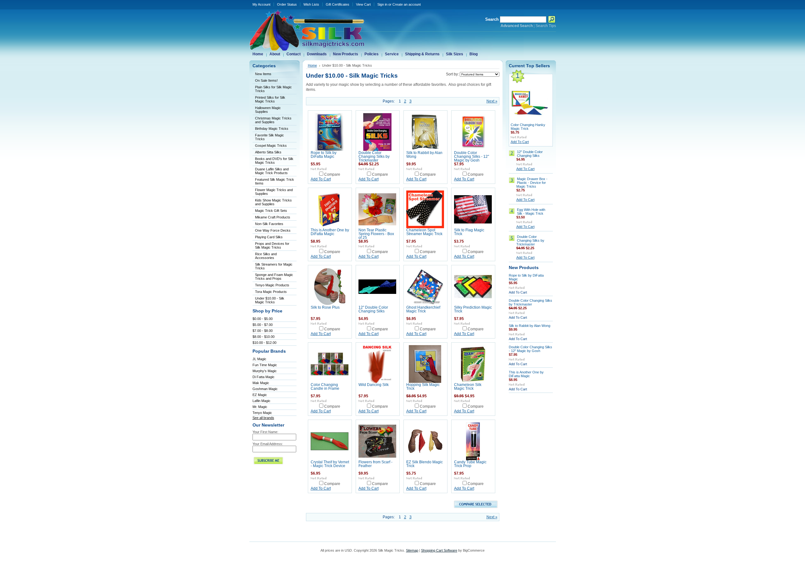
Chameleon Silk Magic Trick (467, 386)
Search (492, 19)
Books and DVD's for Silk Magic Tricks (274, 160)
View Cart (363, 4)
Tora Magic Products (271, 292)
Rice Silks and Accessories (266, 256)
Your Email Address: (268, 444)
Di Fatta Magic (264, 377)
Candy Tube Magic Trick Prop (470, 464)
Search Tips (546, 26)
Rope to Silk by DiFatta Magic (323, 154)
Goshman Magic (265, 389)
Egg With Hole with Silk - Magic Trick (531, 211)
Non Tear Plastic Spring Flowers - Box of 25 (376, 234)
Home (312, 65)
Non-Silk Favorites (269, 224)
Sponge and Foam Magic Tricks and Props (274, 276)
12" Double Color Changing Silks (373, 309)
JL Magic (259, 359)
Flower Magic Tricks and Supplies (274, 192)
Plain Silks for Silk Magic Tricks (273, 89)
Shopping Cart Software (439, 550)
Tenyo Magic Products (272, 285)
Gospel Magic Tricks (271, 145)
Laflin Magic (261, 401)
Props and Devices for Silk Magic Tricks (272, 245)
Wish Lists (311, 4)
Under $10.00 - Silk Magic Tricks (269, 300)
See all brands (263, 418)
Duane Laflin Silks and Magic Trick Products (272, 171)
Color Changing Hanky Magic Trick (528, 126)
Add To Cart (321, 179)
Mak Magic (261, 383)
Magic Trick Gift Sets (271, 210)
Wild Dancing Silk (373, 385)
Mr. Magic (260, 407)
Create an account (406, 4)
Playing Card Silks (269, 237)
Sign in (382, 4)
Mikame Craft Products (272, 217)
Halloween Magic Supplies (268, 109)
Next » (491, 101)
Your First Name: (265, 432)
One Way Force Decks (273, 230)
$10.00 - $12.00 (264, 342)
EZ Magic (260, 395)
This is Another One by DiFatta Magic (330, 232)
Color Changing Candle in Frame (325, 386)
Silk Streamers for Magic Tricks (273, 266)
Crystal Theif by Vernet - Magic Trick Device (330, 464)
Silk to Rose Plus (325, 307)
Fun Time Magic (265, 365)
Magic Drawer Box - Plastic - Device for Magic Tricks (531, 182)
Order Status (287, 4)
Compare (332, 174)
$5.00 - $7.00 (263, 325)
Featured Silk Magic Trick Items (274, 181)
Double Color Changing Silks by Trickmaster (374, 156)
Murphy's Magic (265, 371)
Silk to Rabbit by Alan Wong (529, 326)
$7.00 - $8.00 (263, 331)
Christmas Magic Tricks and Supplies (273, 120)
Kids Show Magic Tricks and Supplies (273, 202)
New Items (263, 74)
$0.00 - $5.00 (263, 319)
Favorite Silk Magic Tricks (269, 137)
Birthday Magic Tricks (271, 128)
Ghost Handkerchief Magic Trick (423, 309)
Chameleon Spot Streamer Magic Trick (424, 232)
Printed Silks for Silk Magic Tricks (270, 99)
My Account (261, 4)
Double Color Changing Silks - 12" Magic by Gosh (471, 156)
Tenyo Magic (262, 413)
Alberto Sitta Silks (268, 152)
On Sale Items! (266, 80)
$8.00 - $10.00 (264, 337)
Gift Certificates (337, 4)
